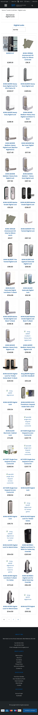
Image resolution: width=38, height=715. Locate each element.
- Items (25, 1)
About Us (34, 1)
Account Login (4, 1)
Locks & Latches (12, 10)
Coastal (19, 685)
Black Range (19, 683)
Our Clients (19, 660)
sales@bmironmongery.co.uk (21, 647)
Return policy (19, 655)
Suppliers (19, 662)
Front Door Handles (19, 676)
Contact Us (19, 668)
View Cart (13, 1)
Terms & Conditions (19, 666)
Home (4, 10)
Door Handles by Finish (19, 679)
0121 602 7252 (20, 643)
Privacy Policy (19, 664)
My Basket (19, 695)
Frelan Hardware (19, 681)
